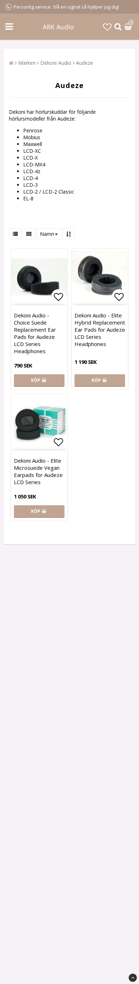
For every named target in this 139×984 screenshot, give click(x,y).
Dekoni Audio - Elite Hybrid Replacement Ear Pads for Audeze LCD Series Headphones (99, 329)
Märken (27, 62)
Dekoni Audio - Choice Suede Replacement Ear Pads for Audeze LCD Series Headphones (35, 333)
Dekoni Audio (55, 62)
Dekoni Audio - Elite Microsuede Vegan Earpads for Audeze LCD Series (38, 471)
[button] (107, 26)
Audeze (84, 62)
